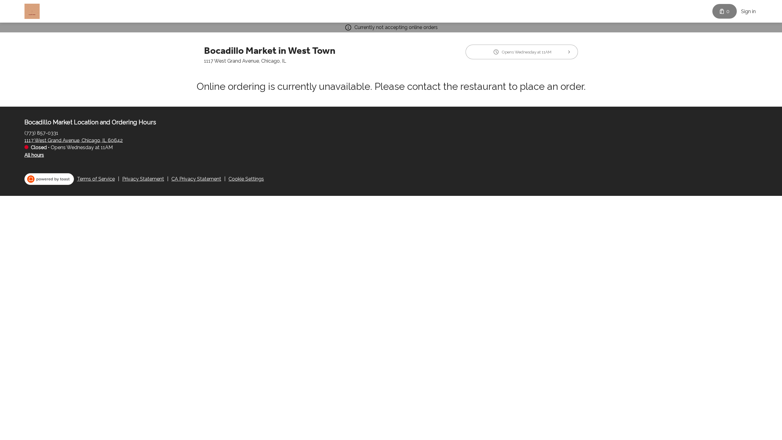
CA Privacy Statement (196, 179)
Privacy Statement (143, 179)
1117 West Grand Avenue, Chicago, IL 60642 (73, 140)
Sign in (748, 11)
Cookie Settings (246, 179)
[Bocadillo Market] (32, 11)
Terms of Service (96, 179)
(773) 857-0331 (41, 133)
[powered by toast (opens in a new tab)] (49, 179)
